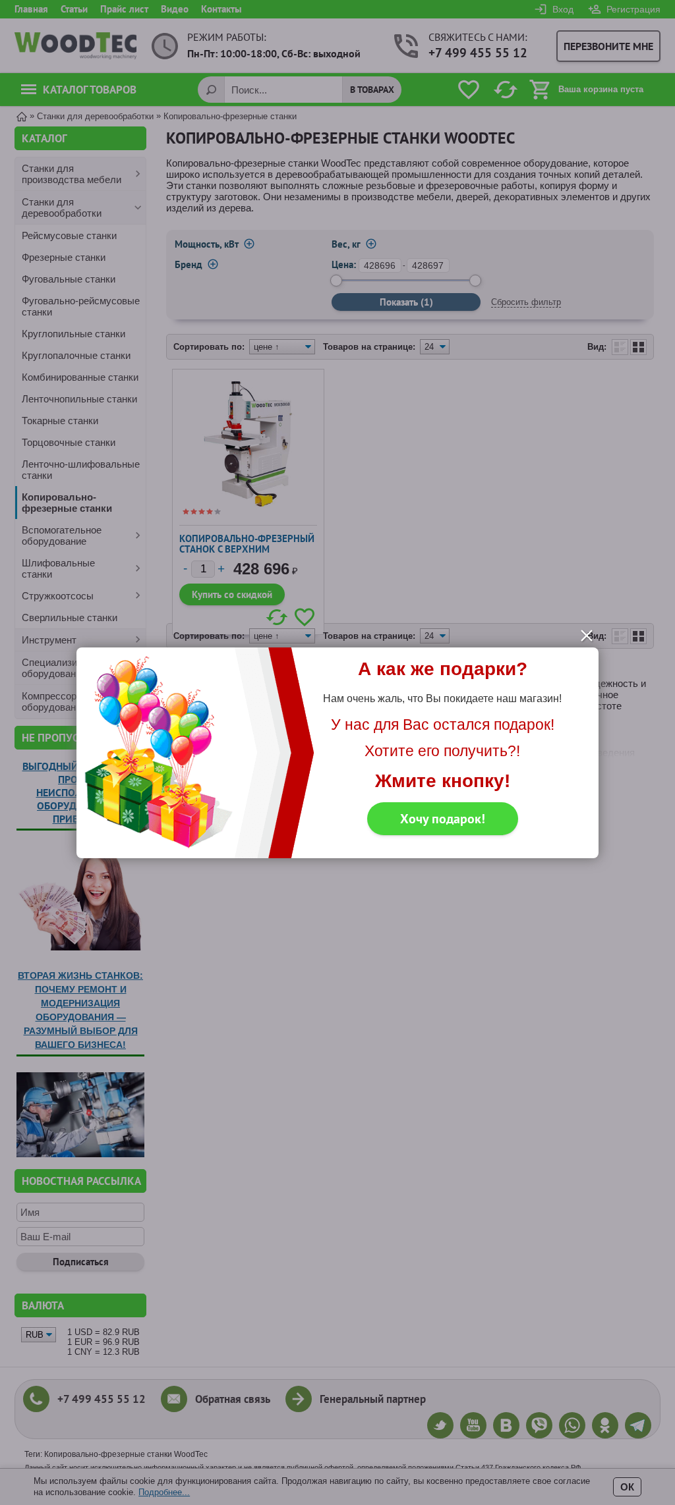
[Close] (587, 635)
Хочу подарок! (442, 818)
